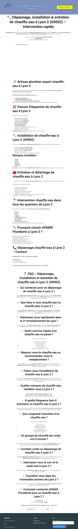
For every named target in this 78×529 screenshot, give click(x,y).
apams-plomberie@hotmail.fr (39, 522)
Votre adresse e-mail (57, 520)
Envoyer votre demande (59, 526)
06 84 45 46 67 (65, 7)
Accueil (18, 6)
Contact (47, 509)
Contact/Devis (32, 8)
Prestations (25, 6)
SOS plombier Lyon (37, 6)
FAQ (46, 6)
